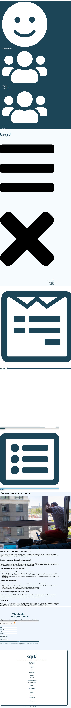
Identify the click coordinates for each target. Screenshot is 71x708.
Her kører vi (32, 677)
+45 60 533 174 (31, 663)
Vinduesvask (32, 673)
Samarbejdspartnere (32, 683)
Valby (32, 690)
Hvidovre (31, 692)
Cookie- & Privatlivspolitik (31, 680)
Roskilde (31, 694)
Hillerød (31, 699)
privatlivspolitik (22, 644)
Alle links (31, 685)
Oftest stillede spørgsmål (31, 678)
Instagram (31, 667)
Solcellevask (32, 675)
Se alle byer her (32, 700)
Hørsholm (32, 695)
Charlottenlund (32, 697)
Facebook (31, 666)
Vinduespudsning (32, 672)
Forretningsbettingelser (32, 682)
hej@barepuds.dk (32, 662)
